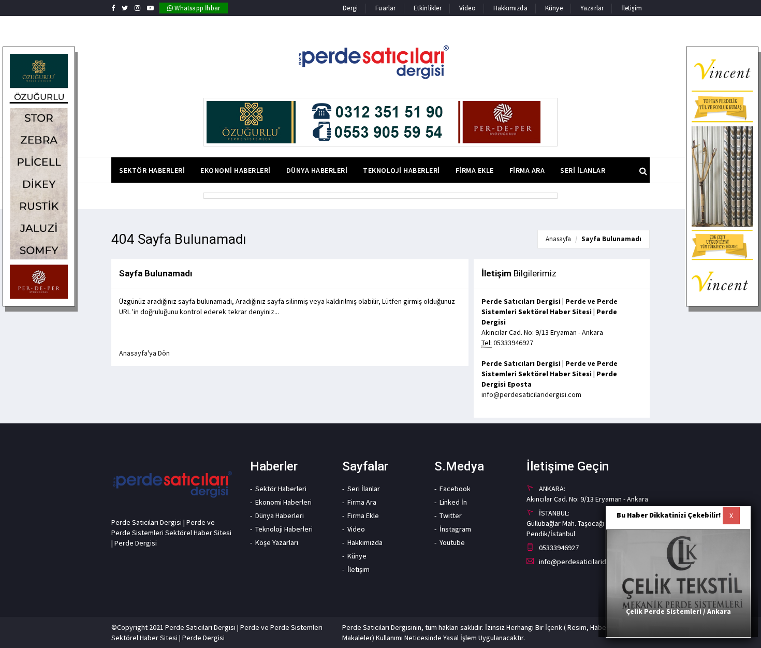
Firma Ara (361, 502)
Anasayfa (558, 238)
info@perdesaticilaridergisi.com (531, 394)
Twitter (451, 515)
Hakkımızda (510, 8)
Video (467, 8)
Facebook (455, 488)
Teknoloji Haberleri (284, 529)
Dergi (350, 8)
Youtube (452, 542)
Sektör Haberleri (280, 488)
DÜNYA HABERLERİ (317, 170)
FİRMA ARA (527, 170)
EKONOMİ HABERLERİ (235, 170)
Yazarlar (592, 8)
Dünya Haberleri (279, 515)
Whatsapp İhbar (196, 8)
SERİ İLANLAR (582, 170)
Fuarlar (385, 8)
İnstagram (455, 529)
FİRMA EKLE (475, 170)
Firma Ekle (363, 515)
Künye (554, 8)
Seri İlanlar (363, 488)
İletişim (631, 8)
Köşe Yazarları (276, 542)
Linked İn (453, 502)
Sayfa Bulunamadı (611, 238)
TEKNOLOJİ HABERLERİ (401, 170)
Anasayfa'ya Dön (144, 353)
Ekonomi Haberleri (283, 502)
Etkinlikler (428, 8)
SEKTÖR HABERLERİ (152, 170)
